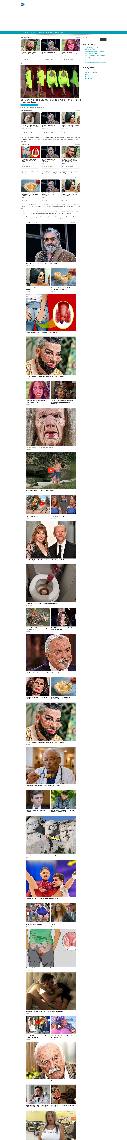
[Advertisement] (63, 20)
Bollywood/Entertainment (26, 104)
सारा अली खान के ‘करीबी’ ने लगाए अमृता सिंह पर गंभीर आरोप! (95, 62)
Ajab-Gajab (87, 70)
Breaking (36, 104)
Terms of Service (59, 32)
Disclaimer (41, 32)
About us (27, 32)
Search (85, 37)
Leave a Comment (40, 107)
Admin (32, 107)
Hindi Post (87, 76)
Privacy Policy (49, 32)
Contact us (33, 32)
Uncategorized (88, 78)
